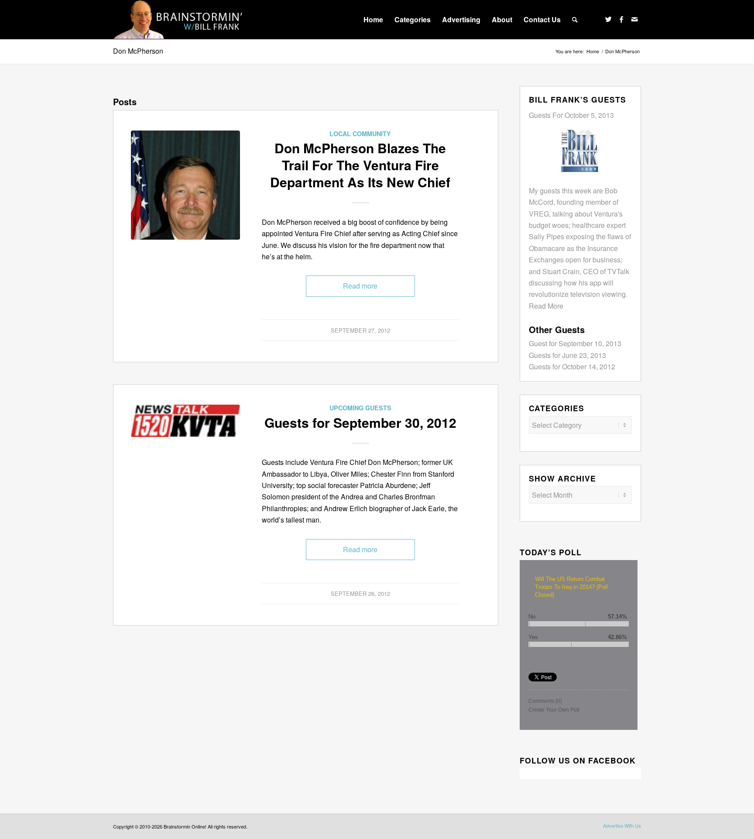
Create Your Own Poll (553, 710)
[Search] (574, 19)
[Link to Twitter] (608, 19)
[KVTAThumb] (185, 459)
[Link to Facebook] (621, 19)
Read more (360, 286)
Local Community (360, 133)
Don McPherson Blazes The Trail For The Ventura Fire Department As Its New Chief (360, 164)
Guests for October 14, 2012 (572, 366)
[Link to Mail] (634, 19)
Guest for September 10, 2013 (575, 343)
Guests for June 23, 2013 (567, 355)
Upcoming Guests (360, 407)
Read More (546, 306)
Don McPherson (138, 51)
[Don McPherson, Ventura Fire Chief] (185, 185)
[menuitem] (373, 19)
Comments (545, 701)
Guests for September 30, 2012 (360, 422)
